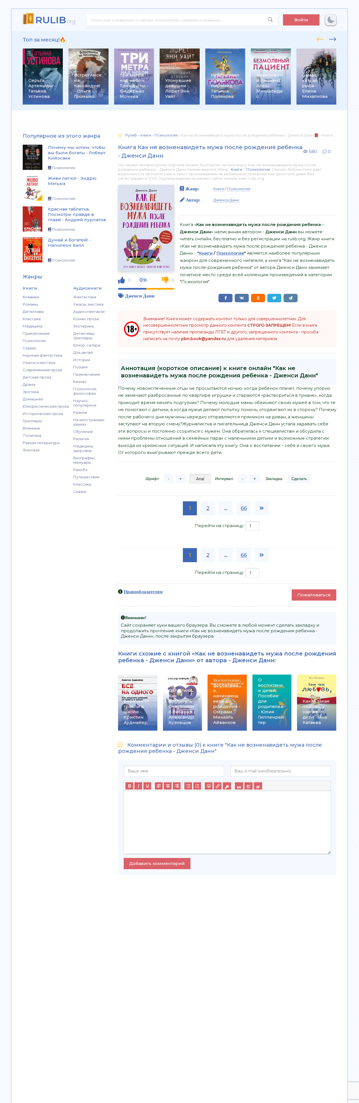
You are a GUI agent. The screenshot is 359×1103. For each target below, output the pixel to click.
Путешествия (86, 477)
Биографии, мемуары (84, 460)
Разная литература (41, 442)
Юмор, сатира (86, 345)
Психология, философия (85, 391)
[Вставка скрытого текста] (258, 786)
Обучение (83, 431)
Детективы (33, 311)
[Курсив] (138, 786)
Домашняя (33, 399)
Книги (236, 169)
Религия (81, 439)
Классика (32, 319)
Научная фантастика (42, 355)
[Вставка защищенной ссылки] (227, 786)
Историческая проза (43, 413)
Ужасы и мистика (39, 362)
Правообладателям (143, 591)
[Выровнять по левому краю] (159, 786)
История (81, 359)
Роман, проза (86, 319)
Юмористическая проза (46, 406)
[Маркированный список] (188, 786)
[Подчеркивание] (147, 786)
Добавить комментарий (157, 863)
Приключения (86, 374)
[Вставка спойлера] (248, 786)
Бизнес (80, 381)
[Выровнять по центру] (168, 786)
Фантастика (84, 297)
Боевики (31, 297)
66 (244, 508)
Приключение (36, 333)
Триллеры (32, 421)
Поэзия (80, 367)
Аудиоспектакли (89, 311)
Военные (31, 428)
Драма (29, 384)
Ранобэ (80, 469)
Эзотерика (83, 326)
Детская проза (37, 377)
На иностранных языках (89, 421)
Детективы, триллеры (84, 335)
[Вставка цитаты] (239, 786)
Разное (80, 412)
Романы (30, 304)
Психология (34, 340)
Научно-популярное (84, 402)
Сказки (29, 348)
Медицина (32, 326)
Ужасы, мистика (88, 304)
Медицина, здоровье (83, 448)
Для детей (83, 352)
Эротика (31, 391)
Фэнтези (31, 450)
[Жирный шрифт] (129, 786)
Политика (32, 435)
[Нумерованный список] (197, 786)
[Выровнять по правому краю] (177, 786)
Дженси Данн (140, 295)
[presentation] (320, 38)
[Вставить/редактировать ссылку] (218, 786)
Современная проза (42, 370)
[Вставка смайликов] (209, 786)
